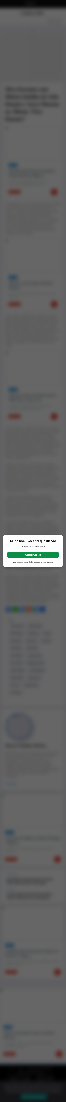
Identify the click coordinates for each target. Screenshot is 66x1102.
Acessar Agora (33, 554)
